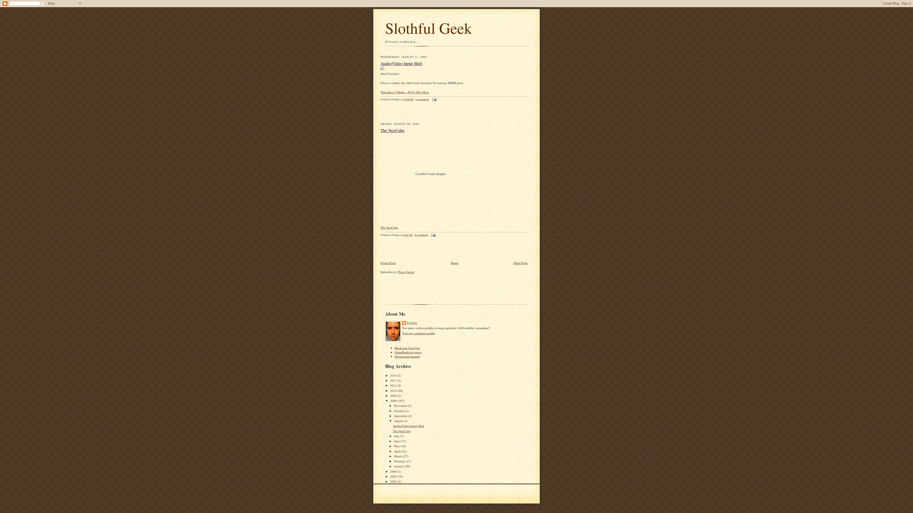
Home (454, 263)
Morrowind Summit (407, 356)
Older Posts (520, 263)
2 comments (421, 235)
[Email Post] (434, 99)
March (398, 456)
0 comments (422, 99)
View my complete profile (418, 333)
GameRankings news (408, 352)
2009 (394, 396)
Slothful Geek (428, 27)
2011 (394, 385)
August (399, 421)
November (401, 406)
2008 (394, 401)
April (397, 451)
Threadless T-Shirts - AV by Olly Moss (404, 92)
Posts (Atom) (406, 272)
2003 (394, 481)
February (400, 461)
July (397, 436)
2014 (394, 375)
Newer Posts (388, 263)
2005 (394, 476)
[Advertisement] (408, 114)
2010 (394, 391)
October (399, 411)
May (397, 446)
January (399, 466)
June (397, 441)
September (401, 416)
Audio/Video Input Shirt (401, 63)
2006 (394, 471)
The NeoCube (392, 130)
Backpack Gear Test (407, 348)
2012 (394, 380)
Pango (412, 323)
